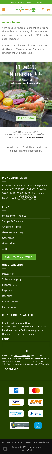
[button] (4, 9)
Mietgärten (8, 273)
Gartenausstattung (12, 232)
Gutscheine (8, 243)
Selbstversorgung (11, 279)
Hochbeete (15, 137)
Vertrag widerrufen (19, 256)
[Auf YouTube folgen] (34, 197)
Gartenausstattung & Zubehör (24, 134)
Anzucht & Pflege (11, 226)
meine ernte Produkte (14, 215)
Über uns (7, 295)
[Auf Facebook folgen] (19, 197)
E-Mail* (5, 338)
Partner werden (10, 307)
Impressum (7, 442)
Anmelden (12, 368)
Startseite (19, 131)
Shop (32, 131)
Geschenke (8, 237)
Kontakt (40, 2)
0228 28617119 (20, 189)
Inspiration (8, 290)
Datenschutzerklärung (37, 442)
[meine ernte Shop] (26, 9)
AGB (4, 249)
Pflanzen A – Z (9, 284)
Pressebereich (10, 301)
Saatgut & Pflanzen (12, 221)
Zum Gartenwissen (16, 2)
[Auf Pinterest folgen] (29, 197)
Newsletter (30, 2)
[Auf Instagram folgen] (24, 197)
